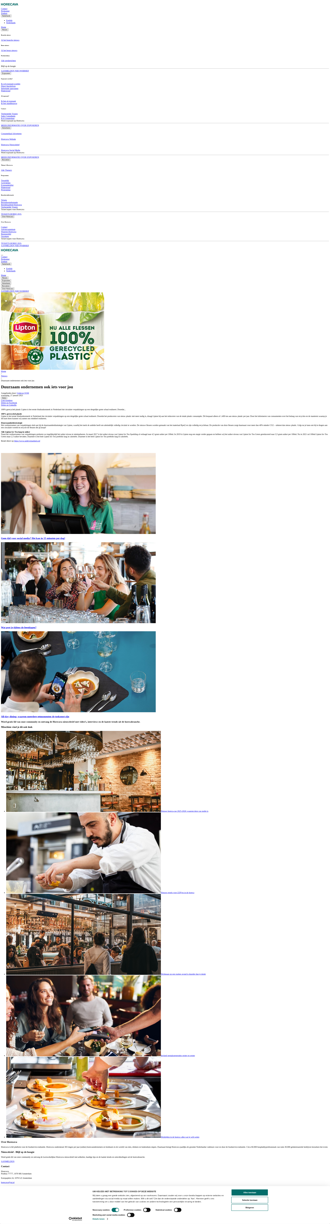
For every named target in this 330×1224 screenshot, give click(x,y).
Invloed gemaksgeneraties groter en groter (178, 1055)
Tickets (4, 200)
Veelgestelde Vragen (9, 114)
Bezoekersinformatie (9, 202)
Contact (4, 227)
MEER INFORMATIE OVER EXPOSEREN (20, 125)
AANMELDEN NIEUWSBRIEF (15, 71)
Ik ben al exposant (8, 101)
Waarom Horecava (8, 232)
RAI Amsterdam (7, 118)
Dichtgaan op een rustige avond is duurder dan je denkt (183, 974)
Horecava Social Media (10, 150)
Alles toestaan (249, 1192)
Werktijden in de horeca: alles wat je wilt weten (180, 1137)
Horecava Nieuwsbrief (10, 145)
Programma (5, 190)
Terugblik (5, 180)
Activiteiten (5, 183)
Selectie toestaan (249, 1200)
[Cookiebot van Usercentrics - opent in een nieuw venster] (75, 1219)
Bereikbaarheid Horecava (11, 205)
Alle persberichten (8, 61)
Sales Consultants (8, 116)
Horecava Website (8, 139)
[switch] (147, 1210)
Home (3, 27)
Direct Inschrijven (8, 86)
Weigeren (249, 1207)
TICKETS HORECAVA (11, 214)
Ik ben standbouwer (9, 103)
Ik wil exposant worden (10, 84)
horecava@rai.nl (7, 1182)
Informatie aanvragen (9, 88)
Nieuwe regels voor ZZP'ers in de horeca (177, 893)
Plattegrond (5, 91)
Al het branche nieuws (10, 40)
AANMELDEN (7, 1161)
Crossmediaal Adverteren (11, 134)
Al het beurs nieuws (9, 50)
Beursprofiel (6, 234)
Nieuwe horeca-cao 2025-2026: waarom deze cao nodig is (184, 811)
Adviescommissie (8, 229)
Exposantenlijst (7, 185)
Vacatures (5, 236)
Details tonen (99, 1219)
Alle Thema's (6, 170)
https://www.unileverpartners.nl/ (27, 441)
